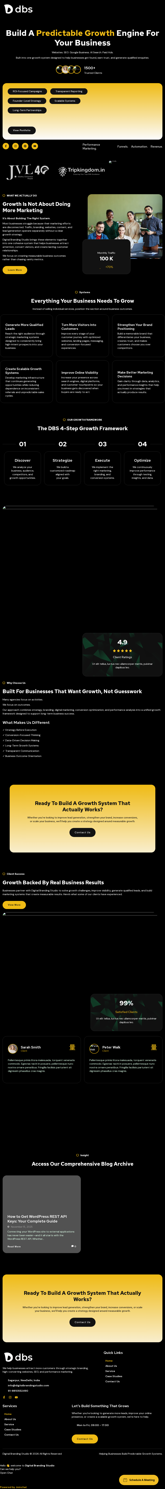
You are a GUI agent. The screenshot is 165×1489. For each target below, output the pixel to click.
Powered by (13, 1487)
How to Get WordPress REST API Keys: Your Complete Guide (37, 1219)
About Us (111, 1366)
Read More (14, 1246)
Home (109, 1360)
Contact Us (112, 1381)
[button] (82, 1478)
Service (110, 1371)
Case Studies (113, 1376)
